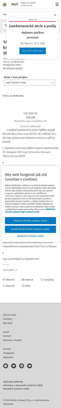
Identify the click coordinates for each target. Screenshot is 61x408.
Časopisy (7, 319)
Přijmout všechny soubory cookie (30, 220)
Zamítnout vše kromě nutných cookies (30, 229)
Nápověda (8, 357)
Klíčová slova (9, 315)
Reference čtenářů (12, 340)
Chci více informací (32, 50)
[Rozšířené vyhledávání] (6, 25)
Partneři (7, 336)
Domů (5, 14)
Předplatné (8, 353)
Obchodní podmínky (13, 381)
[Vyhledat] (52, 83)
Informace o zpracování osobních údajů (23, 385)
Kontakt (7, 349)
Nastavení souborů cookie (16, 388)
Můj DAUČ (8, 323)
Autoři (6, 332)
